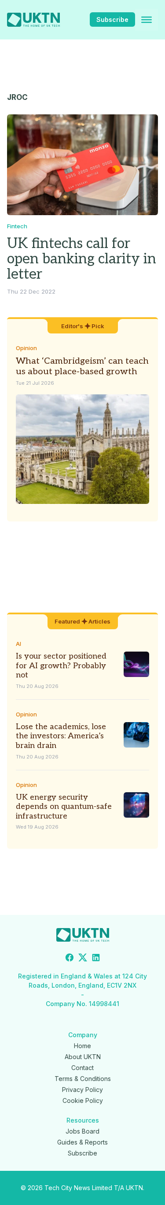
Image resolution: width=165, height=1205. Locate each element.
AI (18, 643)
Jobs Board (82, 1131)
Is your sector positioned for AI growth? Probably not (61, 666)
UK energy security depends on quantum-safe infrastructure (64, 807)
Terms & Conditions (83, 1078)
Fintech (17, 226)
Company (82, 1034)
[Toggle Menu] (146, 20)
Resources (82, 1120)
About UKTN (83, 1056)
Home (82, 1045)
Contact (82, 1067)
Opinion (26, 347)
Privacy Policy (82, 1089)
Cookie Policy (82, 1100)
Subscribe (112, 19)
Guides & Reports (82, 1142)
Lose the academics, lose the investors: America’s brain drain (61, 736)
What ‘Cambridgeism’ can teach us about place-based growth (82, 366)
